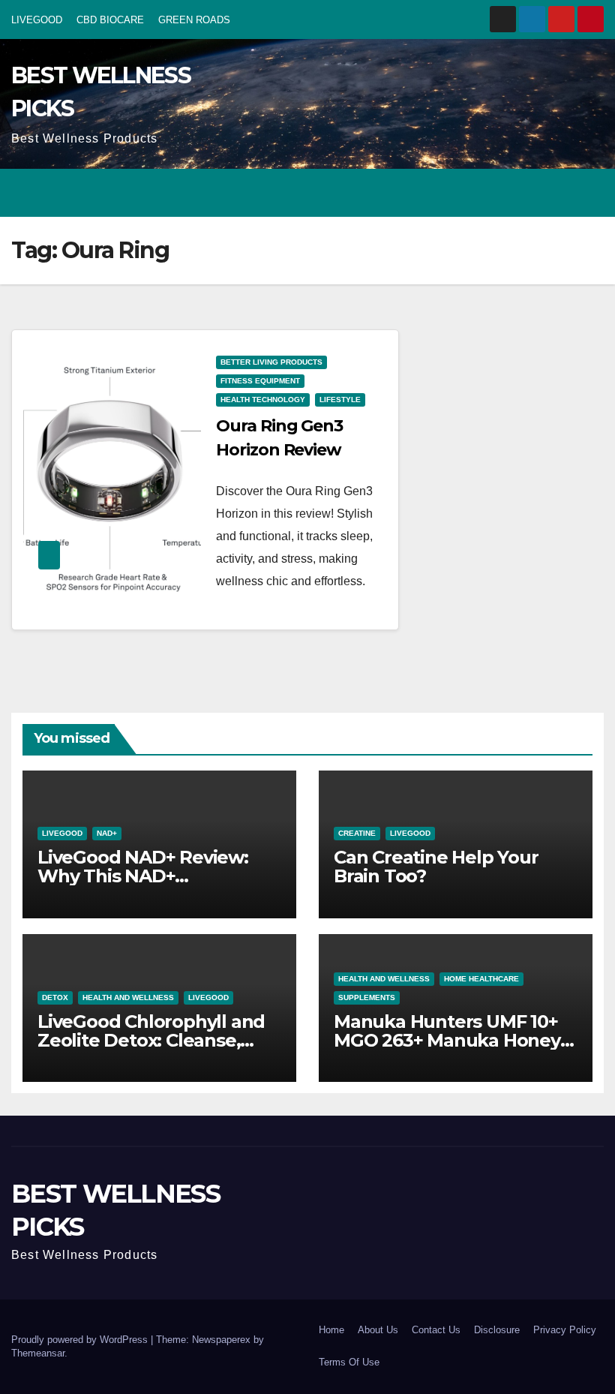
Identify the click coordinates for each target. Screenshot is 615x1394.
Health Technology (262, 399)
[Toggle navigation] (589, 193)
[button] (533, 192)
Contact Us (436, 1329)
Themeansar (37, 1353)
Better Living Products (271, 362)
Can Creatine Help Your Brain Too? (436, 866)
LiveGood (62, 833)
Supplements (366, 997)
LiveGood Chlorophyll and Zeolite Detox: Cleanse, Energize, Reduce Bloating (154, 1040)
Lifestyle (340, 399)
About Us (378, 1329)
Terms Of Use (349, 1362)
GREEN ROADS (194, 20)
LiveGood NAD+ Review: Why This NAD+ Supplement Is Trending (145, 876)
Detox (55, 997)
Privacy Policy (564, 1329)
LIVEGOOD (36, 20)
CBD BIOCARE (110, 20)
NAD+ (107, 833)
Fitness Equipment (260, 381)
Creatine (357, 833)
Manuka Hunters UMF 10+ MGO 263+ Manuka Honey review (447, 1040)
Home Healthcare (481, 979)
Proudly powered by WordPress (81, 1339)
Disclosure (497, 1329)
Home (331, 1329)
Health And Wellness (128, 997)
